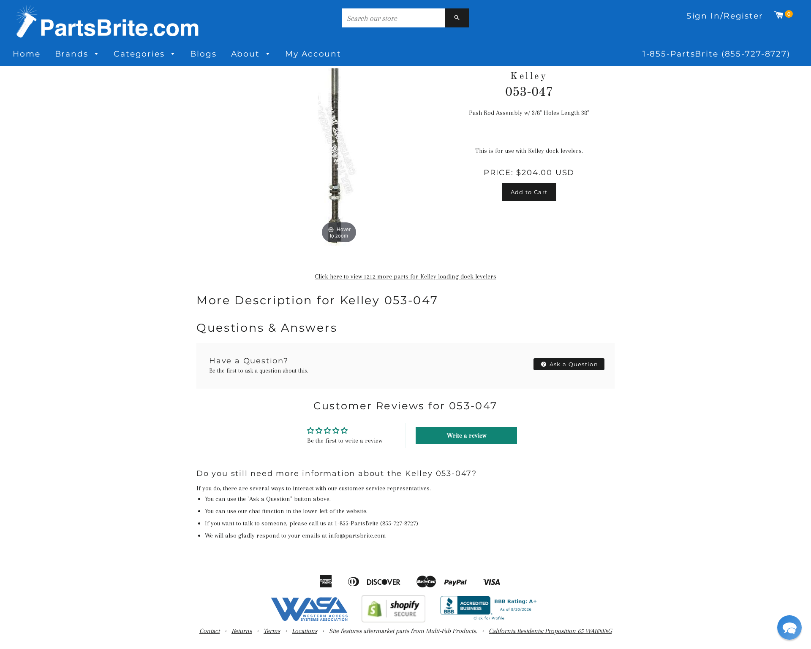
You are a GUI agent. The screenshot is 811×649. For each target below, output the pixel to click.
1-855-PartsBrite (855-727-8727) (716, 54)
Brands (73, 54)
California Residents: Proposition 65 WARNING (550, 631)
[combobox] (393, 17)
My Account (313, 54)
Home (27, 54)
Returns (241, 631)
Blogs (203, 54)
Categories (141, 54)
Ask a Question (573, 364)
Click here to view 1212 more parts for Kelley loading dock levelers (405, 276)
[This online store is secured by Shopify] (393, 620)
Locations (304, 631)
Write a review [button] (466, 435)
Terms (272, 631)
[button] (789, 627)
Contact (209, 631)
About (247, 54)
